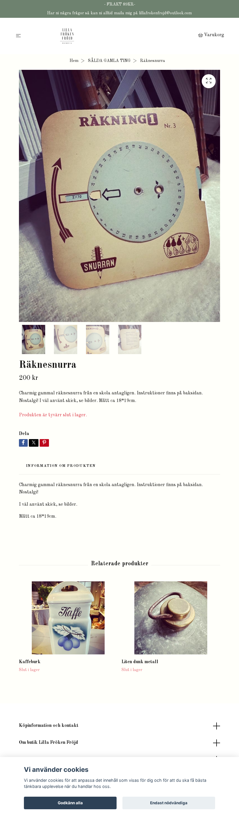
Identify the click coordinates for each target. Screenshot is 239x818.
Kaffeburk (30, 662)
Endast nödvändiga (168, 802)
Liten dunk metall (140, 662)
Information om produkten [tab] (61, 466)
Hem (74, 61)
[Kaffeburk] (68, 617)
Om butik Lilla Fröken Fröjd (48, 742)
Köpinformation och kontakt (48, 725)
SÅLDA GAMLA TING (109, 61)
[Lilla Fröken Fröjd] (110, 35)
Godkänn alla (70, 802)
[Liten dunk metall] (171, 617)
